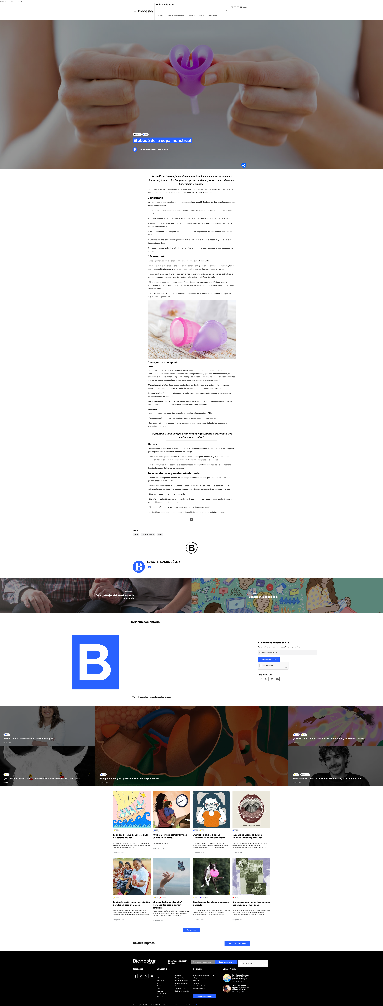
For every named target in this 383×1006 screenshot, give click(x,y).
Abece (136, 534)
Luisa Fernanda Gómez (147, 149)
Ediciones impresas (181, 983)
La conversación (162, 994)
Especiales (212, 15)
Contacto (178, 986)
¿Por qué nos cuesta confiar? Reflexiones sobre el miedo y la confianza (41, 778)
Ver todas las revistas (237, 944)
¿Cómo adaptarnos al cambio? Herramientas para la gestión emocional (167, 905)
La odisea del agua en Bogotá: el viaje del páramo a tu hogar (240, 977)
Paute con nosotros (181, 980)
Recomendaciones (148, 534)
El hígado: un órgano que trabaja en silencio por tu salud (130, 778)
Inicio (158, 975)
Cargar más (191, 930)
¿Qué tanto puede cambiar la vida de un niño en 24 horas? (240, 987)
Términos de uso (180, 988)
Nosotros (159, 996)
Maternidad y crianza (175, 15)
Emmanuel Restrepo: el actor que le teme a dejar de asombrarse (327, 778)
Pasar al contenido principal (11, 1)
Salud (160, 15)
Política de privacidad (182, 991)
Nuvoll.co (200, 1005)
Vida (200, 15)
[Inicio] (144, 11)
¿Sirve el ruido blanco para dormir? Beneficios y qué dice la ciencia (329, 738)
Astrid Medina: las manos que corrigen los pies (28, 738)
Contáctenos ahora (204, 996)
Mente (191, 15)
